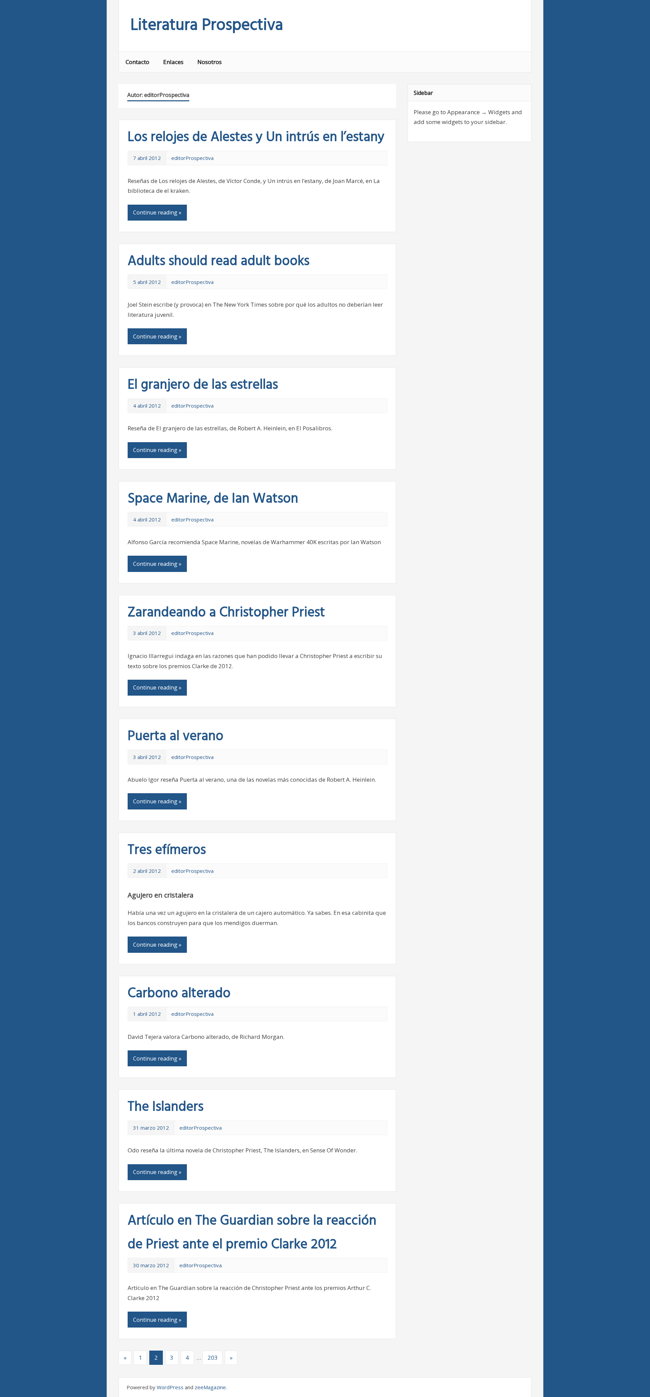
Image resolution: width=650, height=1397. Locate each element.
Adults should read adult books (218, 261)
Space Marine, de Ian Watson (213, 499)
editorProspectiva (192, 158)
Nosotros (209, 62)
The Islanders (165, 1107)
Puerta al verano (175, 736)
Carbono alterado (179, 994)
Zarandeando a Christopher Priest (226, 613)
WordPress (170, 1387)
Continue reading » (157, 212)
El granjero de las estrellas (203, 385)
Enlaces (173, 62)
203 (213, 1357)
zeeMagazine (210, 1387)
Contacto (137, 62)
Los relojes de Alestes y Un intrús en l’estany (256, 137)
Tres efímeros (167, 850)
